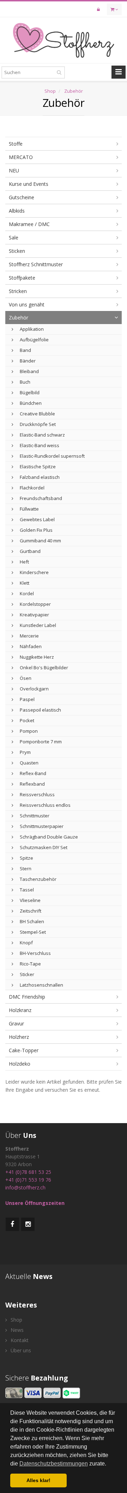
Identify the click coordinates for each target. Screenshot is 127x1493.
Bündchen (30, 403)
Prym (25, 752)
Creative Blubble (37, 413)
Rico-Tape (30, 964)
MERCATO (21, 157)
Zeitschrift (30, 911)
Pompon (28, 731)
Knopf (26, 942)
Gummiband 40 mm (40, 540)
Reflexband (32, 784)
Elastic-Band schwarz (42, 435)
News (16, 1330)
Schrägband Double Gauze (48, 837)
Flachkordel (31, 488)
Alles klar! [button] (38, 1480)
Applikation (31, 329)
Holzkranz (20, 1010)
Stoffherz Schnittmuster (36, 264)
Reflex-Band (32, 773)
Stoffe (16, 143)
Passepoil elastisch (40, 710)
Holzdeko (19, 1063)
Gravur (16, 1023)
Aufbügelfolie (34, 339)
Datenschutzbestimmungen (53, 1464)
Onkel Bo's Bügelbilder (43, 667)
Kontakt (19, 1340)
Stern (25, 868)
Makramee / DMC (29, 224)
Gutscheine (21, 197)
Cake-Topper (23, 1050)
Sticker (26, 974)
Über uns (20, 1350)
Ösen (25, 678)
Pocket (26, 720)
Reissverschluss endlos (45, 805)
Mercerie (29, 636)
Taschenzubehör (37, 879)
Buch (24, 382)
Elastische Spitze (37, 466)
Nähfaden (30, 646)
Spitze (26, 858)
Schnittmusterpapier (41, 826)
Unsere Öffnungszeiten (35, 1203)
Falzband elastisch (39, 477)
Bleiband (29, 371)
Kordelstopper (35, 604)
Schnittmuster (34, 815)
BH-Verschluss (35, 953)
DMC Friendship (27, 996)
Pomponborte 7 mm (40, 741)
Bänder (27, 361)
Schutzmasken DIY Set (43, 847)
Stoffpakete (22, 277)
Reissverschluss (37, 794)
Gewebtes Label (37, 519)
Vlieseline (30, 900)
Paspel (27, 699)
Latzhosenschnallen (41, 985)
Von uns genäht (26, 304)
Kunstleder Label (37, 625)
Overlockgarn (34, 688)
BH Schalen (31, 921)
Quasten (28, 763)
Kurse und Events (28, 184)
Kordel (26, 593)
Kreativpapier (34, 614)
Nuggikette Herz (36, 657)
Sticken (17, 251)
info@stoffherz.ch (25, 1187)
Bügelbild (29, 392)
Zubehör (73, 91)
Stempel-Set (32, 932)
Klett (24, 583)
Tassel (26, 889)
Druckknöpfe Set (37, 424)
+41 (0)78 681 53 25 (28, 1172)
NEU (14, 170)
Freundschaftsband (40, 498)
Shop (50, 91)
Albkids (17, 210)
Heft (24, 562)
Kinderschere (34, 572)
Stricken (18, 291)
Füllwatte (29, 509)
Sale (13, 237)
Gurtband (30, 551)
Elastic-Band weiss (39, 445)
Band (25, 350)
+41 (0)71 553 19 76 (28, 1179)
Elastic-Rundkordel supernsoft (52, 456)
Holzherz (19, 1037)
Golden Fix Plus (36, 530)
